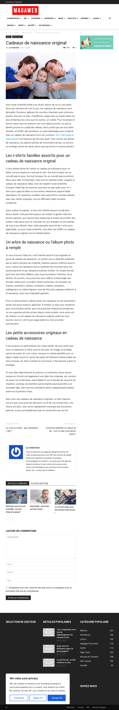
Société (31, 25)
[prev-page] (7, 518)
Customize (19, 698)
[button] (109, 18)
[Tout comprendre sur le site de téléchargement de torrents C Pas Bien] (49, 632)
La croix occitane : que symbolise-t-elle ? (22, 429)
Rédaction (71, 707)
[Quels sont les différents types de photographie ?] (49, 649)
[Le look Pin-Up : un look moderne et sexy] (49, 663)
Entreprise (49, 18)
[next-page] (12, 518)
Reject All (38, 698)
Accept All (57, 698)
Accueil (9, 32)
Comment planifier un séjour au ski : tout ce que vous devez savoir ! (61, 431)
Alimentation (13, 18)
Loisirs (96, 18)
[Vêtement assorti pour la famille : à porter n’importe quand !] (16, 496)
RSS (88, 707)
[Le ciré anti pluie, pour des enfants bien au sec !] (65, 497)
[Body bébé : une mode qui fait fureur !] (41, 496)
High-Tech (72, 18)
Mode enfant (27, 32)
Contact (81, 707)
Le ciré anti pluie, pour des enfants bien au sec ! (65, 510)
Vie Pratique (44, 25)
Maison (10, 25)
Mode (60, 18)
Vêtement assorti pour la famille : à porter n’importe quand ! (16, 509)
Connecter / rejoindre (14, 2)
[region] (38, 689)
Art (25, 18)
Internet (84, 18)
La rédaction (14, 47)
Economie (35, 18)
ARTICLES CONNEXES (17, 483)
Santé (20, 25)
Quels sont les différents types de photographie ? (65, 648)
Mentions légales (99, 707)
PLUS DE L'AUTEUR (39, 483)
